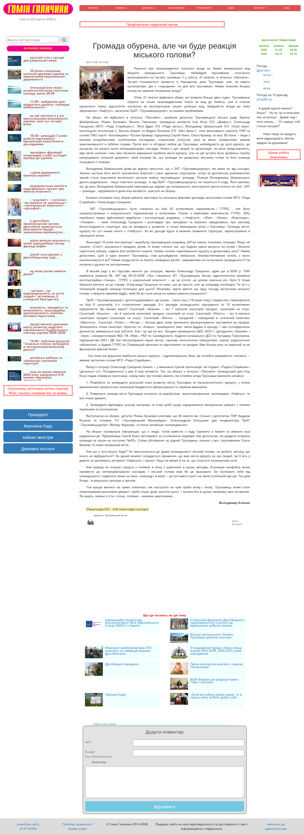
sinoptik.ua (264, 99)
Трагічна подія (115, 695)
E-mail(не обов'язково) (98, 754)
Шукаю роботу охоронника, (278, 154)
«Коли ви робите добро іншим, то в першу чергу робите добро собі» (215, 696)
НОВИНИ (120, 7)
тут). (98, 371)
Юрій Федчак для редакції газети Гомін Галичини (214, 681)
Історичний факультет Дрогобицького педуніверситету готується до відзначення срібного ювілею (217, 623)
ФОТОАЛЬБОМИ (176, 7)
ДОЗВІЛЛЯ (147, 7)
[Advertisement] (164, 564)
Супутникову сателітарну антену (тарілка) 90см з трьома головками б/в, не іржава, (38, 390)
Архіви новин (77, 828)
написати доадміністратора (276, 826)
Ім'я (88, 742)
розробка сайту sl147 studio (28, 826)
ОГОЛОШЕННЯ (204, 7)
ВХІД (286, 7)
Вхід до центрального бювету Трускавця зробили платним (211, 636)
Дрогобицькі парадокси (122, 664)
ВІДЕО (231, 7)
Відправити (164, 806)
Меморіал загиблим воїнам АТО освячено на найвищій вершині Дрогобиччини (128, 650)
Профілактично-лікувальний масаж (152, 24)
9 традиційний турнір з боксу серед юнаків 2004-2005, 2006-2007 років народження (215, 650)
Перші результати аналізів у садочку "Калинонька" (216, 665)
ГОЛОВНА (93, 7)
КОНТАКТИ (259, 7)
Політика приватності (77, 824)
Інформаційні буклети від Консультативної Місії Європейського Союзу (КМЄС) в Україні (132, 623)
